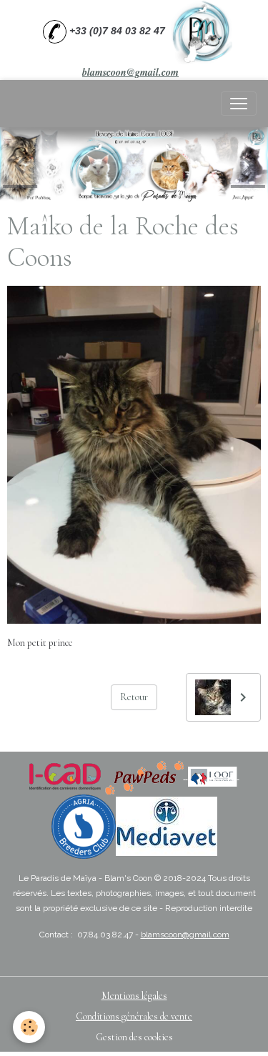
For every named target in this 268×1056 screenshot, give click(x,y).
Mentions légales (134, 996)
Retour (134, 697)
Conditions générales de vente (134, 1016)
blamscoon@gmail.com (130, 72)
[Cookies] (29, 1027)
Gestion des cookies (134, 1037)
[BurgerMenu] (239, 103)
